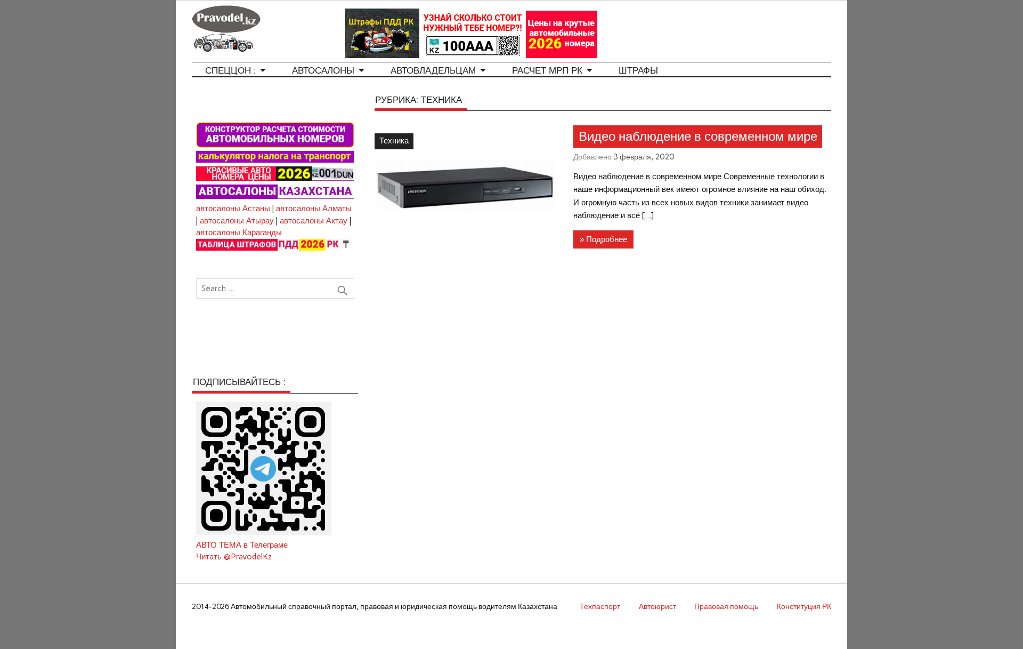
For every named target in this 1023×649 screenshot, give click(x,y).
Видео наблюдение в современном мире (698, 136)
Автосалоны (323, 71)
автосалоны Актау (313, 221)
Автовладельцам (433, 71)
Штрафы (638, 71)
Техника (394, 141)
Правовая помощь (726, 606)
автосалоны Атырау (237, 221)
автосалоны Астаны (233, 208)
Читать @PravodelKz (234, 557)
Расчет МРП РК (547, 71)
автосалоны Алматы (314, 208)
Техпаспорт (600, 606)
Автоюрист (657, 606)
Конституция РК (804, 606)
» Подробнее (603, 239)
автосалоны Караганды (239, 232)
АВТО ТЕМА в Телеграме (242, 545)
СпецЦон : (230, 71)
